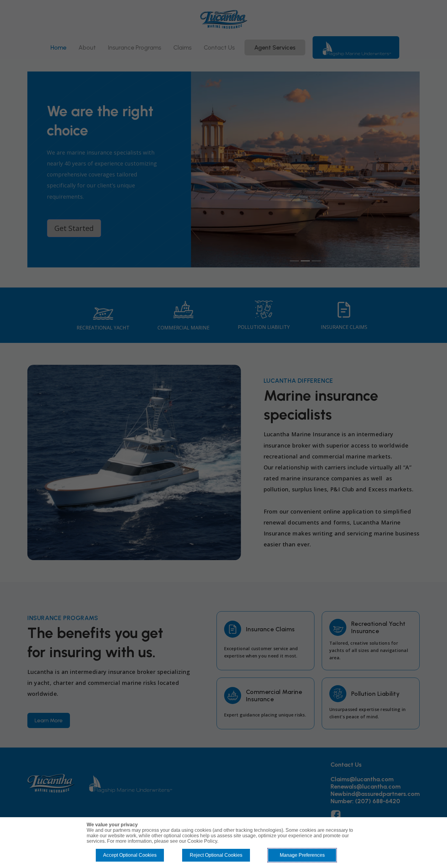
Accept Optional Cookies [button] (130, 855)
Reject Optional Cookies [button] (216, 855)
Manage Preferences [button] (302, 855)
